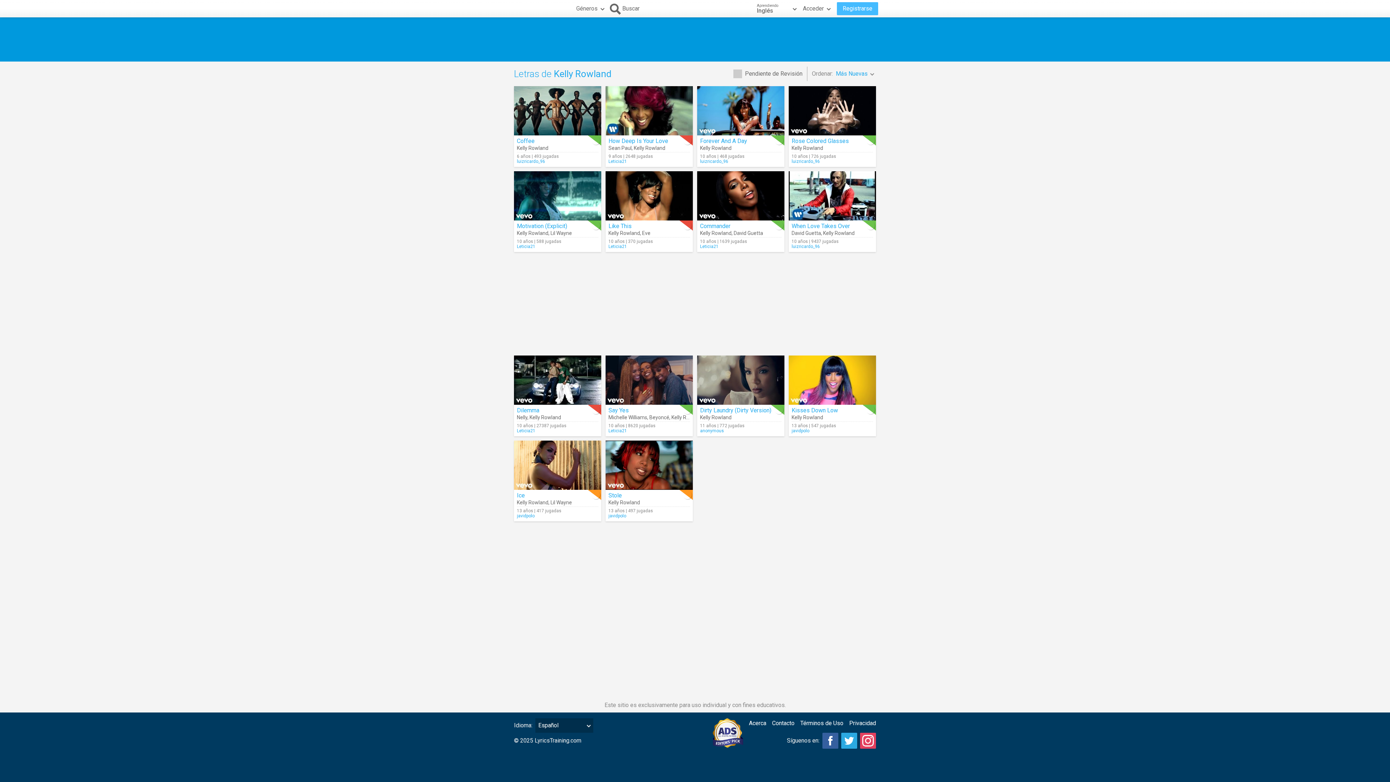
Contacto (783, 723)
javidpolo (800, 430)
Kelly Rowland (532, 148)
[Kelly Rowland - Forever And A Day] (740, 110)
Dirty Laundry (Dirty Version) (735, 410)
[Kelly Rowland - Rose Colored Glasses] (832, 110)
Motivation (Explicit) (542, 226)
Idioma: (523, 725)
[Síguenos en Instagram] (868, 741)
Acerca (757, 723)
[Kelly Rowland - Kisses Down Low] (832, 380)
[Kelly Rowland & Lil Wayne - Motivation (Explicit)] (557, 195)
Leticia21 (617, 161)
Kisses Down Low (815, 410)
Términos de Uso (821, 723)
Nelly (522, 417)
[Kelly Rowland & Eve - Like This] (649, 195)
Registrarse (857, 8)
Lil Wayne (561, 233)
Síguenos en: (803, 740)
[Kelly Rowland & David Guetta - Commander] (740, 195)
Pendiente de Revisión (774, 73)
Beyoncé (659, 417)
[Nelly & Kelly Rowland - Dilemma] (557, 380)
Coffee (526, 141)
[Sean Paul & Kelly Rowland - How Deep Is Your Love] (649, 110)
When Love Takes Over (821, 226)
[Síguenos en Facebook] (830, 741)
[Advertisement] (695, 39)
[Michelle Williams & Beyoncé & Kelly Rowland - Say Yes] (649, 380)
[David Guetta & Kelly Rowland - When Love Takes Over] (832, 195)
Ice (521, 495)
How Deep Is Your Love (638, 141)
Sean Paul (620, 148)
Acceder (813, 8)
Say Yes (618, 410)
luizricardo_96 (531, 161)
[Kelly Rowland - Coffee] (557, 110)
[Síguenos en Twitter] (849, 741)
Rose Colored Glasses (820, 141)
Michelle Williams (627, 417)
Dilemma (528, 410)
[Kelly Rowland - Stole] (649, 465)
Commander (715, 226)
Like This (620, 226)
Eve (646, 233)
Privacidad (862, 723)
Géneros (587, 8)
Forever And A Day (723, 141)
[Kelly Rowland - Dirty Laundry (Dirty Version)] (740, 380)
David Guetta (748, 233)
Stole (615, 495)
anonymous (712, 430)
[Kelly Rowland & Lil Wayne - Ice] (557, 465)
